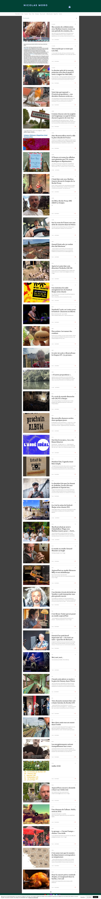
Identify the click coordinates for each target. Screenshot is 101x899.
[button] (76, 18)
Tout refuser (89, 897)
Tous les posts (26, 18)
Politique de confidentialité (33, 897)
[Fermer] (99, 897)
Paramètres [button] (82, 897)
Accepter (95, 897)
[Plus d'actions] (75, 24)
